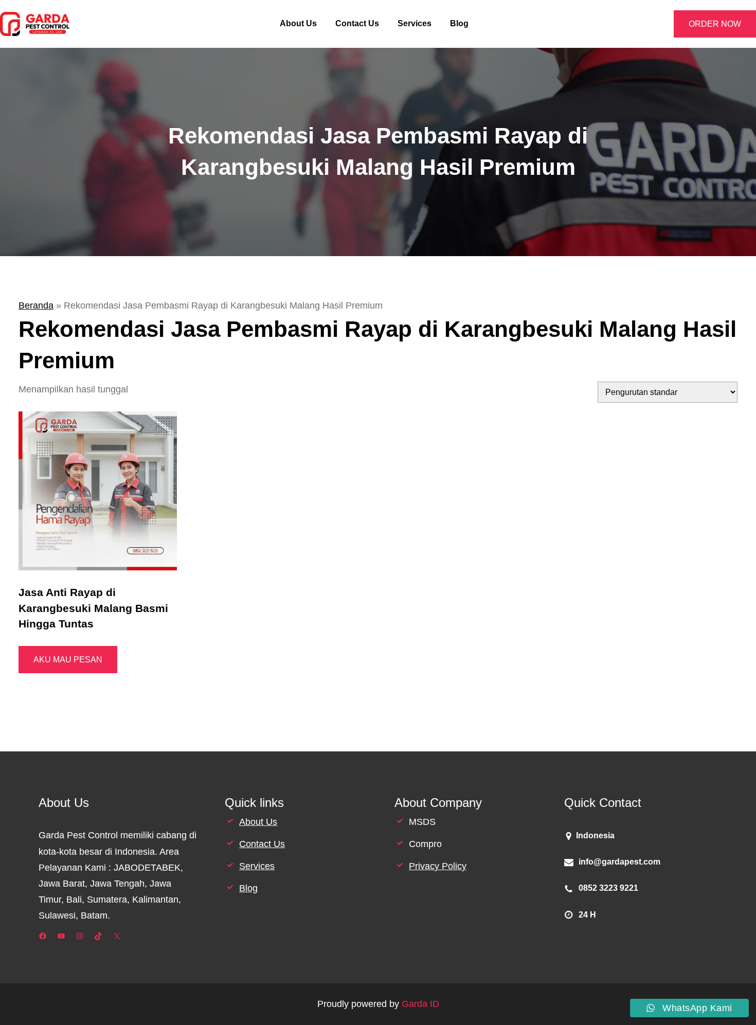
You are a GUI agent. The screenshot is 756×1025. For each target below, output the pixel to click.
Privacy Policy (437, 866)
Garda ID (420, 1004)
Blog (248, 888)
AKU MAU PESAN (67, 659)
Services (257, 866)
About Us (258, 822)
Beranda (36, 305)
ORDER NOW (715, 24)
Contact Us (262, 844)
